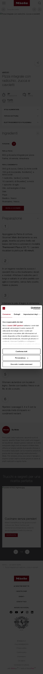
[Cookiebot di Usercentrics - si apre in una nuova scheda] (30, 308)
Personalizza (20, 358)
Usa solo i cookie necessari (21, 364)
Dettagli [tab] (17, 314)
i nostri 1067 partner (15, 325)
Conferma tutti (21, 351)
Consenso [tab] (7, 314)
